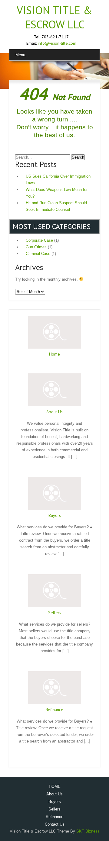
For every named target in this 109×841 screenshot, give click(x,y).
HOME (55, 786)
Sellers (54, 612)
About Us (54, 411)
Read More (54, 365)
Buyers (54, 515)
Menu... (22, 55)
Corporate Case (39, 240)
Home (54, 354)
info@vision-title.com (57, 43)
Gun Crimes (36, 247)
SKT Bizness (88, 831)
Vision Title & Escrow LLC (54, 17)
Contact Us (54, 824)
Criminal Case (38, 253)
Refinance (54, 709)
